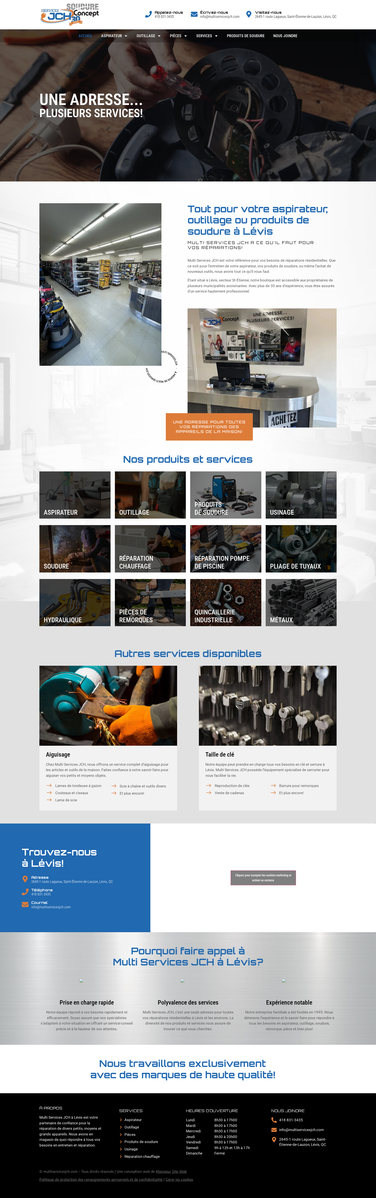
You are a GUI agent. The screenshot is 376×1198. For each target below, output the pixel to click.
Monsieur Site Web (171, 1171)
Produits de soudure (246, 35)
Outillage (146, 35)
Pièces (175, 35)
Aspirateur (111, 35)
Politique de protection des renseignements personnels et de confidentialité (101, 1179)
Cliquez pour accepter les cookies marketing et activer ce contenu (263, 878)
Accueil (85, 35)
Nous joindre (285, 35)
